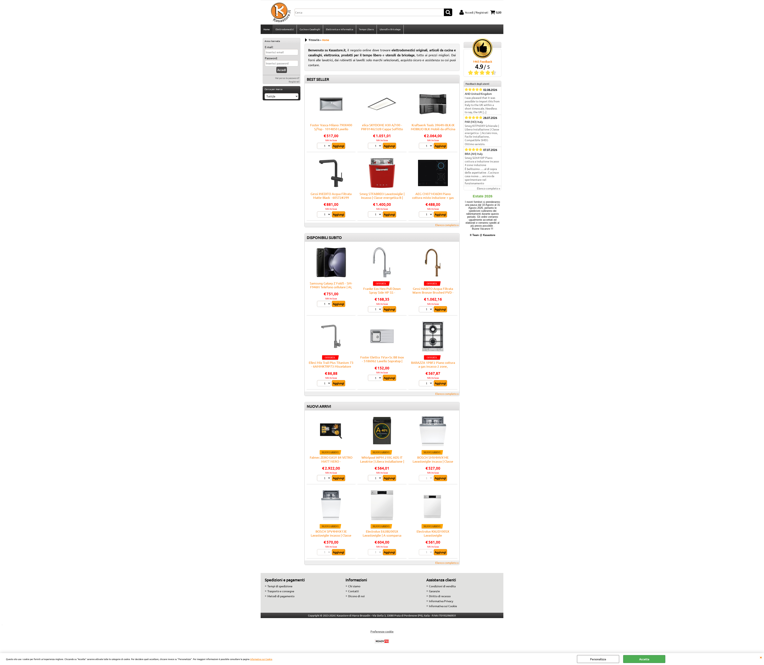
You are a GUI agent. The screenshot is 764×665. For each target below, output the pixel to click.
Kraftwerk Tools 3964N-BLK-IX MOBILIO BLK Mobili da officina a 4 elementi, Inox (433, 129)
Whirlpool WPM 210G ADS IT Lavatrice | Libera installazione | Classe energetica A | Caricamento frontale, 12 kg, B (382, 463)
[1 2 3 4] (375, 378)
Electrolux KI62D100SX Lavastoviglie (433, 533)
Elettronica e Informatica (339, 29)
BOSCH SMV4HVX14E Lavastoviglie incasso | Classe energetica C (433, 461)
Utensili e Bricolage (390, 29)
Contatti (353, 591)
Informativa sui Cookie (261, 659)
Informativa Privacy (441, 601)
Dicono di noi (356, 596)
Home (266, 29)
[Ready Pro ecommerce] (382, 641)
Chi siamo (354, 586)
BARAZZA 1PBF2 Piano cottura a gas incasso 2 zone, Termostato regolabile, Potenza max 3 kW (433, 368)
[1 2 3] (375, 146)
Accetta (644, 659)
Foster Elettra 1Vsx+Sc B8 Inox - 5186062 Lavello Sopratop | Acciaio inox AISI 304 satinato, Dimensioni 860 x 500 (382, 363)
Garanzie (434, 591)
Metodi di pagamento (280, 596)
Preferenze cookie (382, 631)
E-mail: (269, 47)
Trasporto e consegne (280, 591)
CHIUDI (761, 657)
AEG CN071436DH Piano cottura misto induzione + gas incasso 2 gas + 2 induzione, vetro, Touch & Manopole (433, 199)
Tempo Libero (366, 29)
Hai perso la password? (287, 78)
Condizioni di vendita (442, 586)
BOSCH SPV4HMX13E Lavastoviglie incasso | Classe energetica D (331, 535)
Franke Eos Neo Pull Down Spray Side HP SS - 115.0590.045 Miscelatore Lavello (382, 294)
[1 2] (324, 146)
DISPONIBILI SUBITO (324, 237)
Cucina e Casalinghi (310, 29)
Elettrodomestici (285, 29)
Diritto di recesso (440, 596)
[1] (324, 304)
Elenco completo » (447, 225)
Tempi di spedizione (279, 586)
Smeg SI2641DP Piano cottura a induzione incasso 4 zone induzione (482, 161)
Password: (271, 58)
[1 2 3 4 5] (324, 214)
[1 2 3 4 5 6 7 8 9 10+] (426, 214)
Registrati (294, 81)
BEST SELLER (318, 79)
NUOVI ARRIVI (319, 406)
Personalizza (598, 659)
